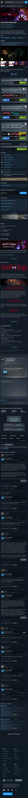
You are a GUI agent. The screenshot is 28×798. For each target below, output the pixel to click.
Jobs (15, 753)
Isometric (14, 37)
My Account (17, 773)
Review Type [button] (4, 435)
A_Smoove (6, 513)
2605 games (6, 592)
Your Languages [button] (8, 444)
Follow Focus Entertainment (13, 368)
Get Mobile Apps (7, 793)
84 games (6, 667)
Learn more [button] (23, 193)
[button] (3, 6)
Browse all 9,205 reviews (14, 734)
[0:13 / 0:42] (14, 53)
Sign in (2, 69)
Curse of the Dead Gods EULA (8, 179)
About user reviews (14, 411)
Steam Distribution (7, 758)
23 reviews (6, 571)
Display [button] (17, 438)
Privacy (4, 766)
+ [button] (25, 37)
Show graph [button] (23, 440)
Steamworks (5, 756)
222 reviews (13, 592)
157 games (6, 629)
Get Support (16, 771)
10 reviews (6, 514)
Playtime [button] (11, 438)
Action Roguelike (6, 37)
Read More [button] (23, 480)
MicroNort (6, 533)
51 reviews (6, 534)
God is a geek (6, 234)
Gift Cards (5, 760)
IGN (4, 227)
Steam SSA (5, 753)
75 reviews (6, 494)
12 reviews (6, 456)
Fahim (5, 569)
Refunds (4, 776)
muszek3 (6, 627)
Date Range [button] (3, 438)
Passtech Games (8, 24)
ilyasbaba (6, 685)
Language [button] (21, 435)
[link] (14, 100)
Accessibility (5, 769)
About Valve (16, 751)
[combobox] (15, 2)
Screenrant (5, 231)
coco (5, 666)
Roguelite (20, 37)
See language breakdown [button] (4, 411)
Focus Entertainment (10, 26)
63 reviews (6, 686)
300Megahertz (7, 492)
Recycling (16, 758)
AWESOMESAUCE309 (9, 454)
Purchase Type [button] (13, 435)
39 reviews (12, 629)
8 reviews (11, 667)
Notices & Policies (7, 771)
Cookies (4, 773)
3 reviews (6, 648)
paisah (5, 591)
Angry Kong (7, 646)
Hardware (16, 756)
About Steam (6, 751)
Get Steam (16, 766)
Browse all (23, 144)
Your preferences (23, 411)
